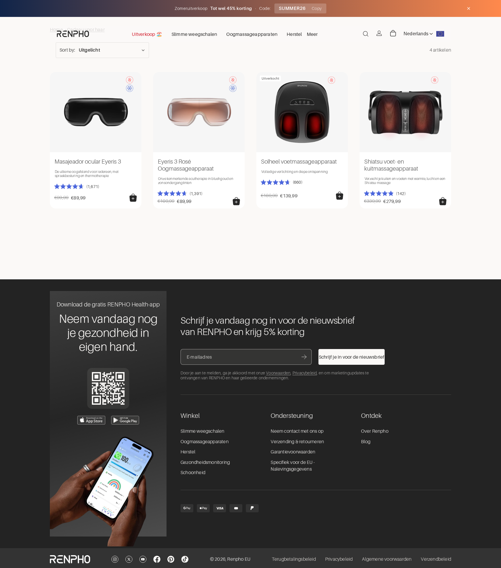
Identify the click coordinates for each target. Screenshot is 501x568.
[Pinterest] (170, 559)
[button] (102, 50)
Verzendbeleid (436, 559)
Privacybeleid (304, 373)
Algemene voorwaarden (386, 559)
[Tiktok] (184, 559)
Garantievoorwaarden (293, 452)
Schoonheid (193, 472)
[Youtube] (142, 559)
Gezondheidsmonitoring (205, 462)
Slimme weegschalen (203, 431)
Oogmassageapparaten (205, 441)
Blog (366, 441)
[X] (128, 559)
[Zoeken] (365, 34)
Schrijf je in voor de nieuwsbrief (352, 357)
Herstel (188, 452)
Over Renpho (374, 431)
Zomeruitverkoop (192, 8)
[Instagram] (114, 559)
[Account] (379, 33)
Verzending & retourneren (297, 441)
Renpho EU (238, 559)
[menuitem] (312, 33)
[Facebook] (156, 559)
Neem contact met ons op (297, 431)
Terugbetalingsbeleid (294, 559)
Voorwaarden (278, 373)
